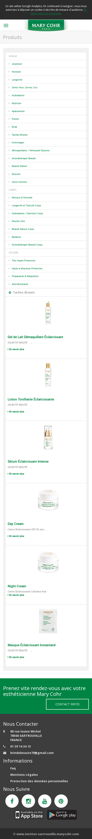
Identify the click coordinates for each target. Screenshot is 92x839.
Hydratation (18, 95)
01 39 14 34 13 (20, 746)
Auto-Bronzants (20, 284)
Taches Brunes (20, 134)
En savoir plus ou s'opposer (59, 11)
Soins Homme (19, 181)
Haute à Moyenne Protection (27, 268)
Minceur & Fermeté (22, 197)
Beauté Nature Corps (23, 229)
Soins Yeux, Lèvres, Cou (24, 87)
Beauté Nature (19, 166)
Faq (13, 768)
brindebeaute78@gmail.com (32, 753)
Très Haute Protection (23, 260)
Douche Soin (18, 221)
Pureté (15, 118)
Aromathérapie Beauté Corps (27, 244)
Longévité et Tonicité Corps (26, 205)
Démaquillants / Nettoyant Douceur (31, 150)
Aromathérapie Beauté (24, 158)
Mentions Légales (24, 775)
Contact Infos (67, 704)
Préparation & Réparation (25, 276)
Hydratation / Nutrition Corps (27, 213)
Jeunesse (17, 63)
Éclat (14, 126)
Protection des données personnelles (39, 781)
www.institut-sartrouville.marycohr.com (47, 834)
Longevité (17, 79)
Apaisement (18, 111)
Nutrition (16, 103)
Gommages (18, 142)
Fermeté (16, 71)
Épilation (16, 236)
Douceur (16, 173)
